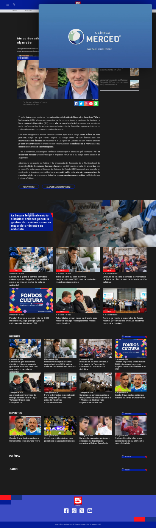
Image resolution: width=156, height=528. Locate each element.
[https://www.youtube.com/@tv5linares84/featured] (91, 103)
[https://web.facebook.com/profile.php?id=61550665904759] (66, 518)
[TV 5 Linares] (14, 7)
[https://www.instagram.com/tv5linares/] (86, 103)
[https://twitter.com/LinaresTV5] (82, 518)
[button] (29, 187)
